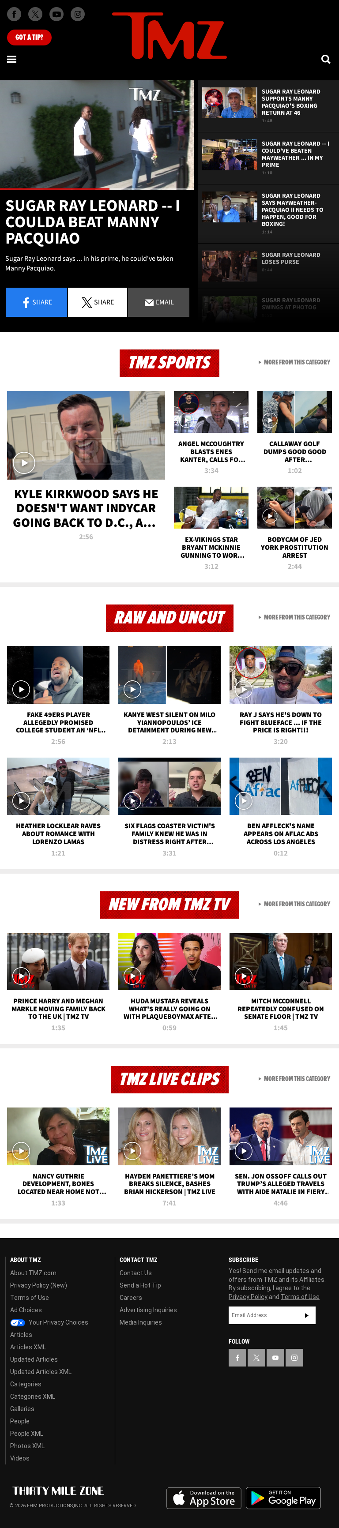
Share (42, 301)
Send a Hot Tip (140, 1285)
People (20, 1421)
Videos (20, 1458)
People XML (26, 1433)
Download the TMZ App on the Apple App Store (203, 1498)
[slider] (97, 189)
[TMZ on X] (35, 14)
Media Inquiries (141, 1322)
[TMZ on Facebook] (14, 14)
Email (164, 301)
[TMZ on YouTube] (275, 1358)
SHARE (104, 301)
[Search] (326, 59)
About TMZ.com (33, 1272)
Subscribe (307, 1315)
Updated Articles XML (41, 1371)
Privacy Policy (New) (38, 1285)
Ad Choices (26, 1310)
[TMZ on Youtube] (56, 14)
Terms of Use (29, 1297)
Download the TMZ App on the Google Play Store (283, 1498)
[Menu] (12, 59)
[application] (97, 135)
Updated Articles (34, 1359)
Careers (131, 1297)
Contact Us (136, 1272)
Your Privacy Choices (57, 1322)
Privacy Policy (248, 1296)
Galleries (22, 1408)
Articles (21, 1334)
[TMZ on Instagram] (78, 14)
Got (29, 37)
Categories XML (32, 1396)
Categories (25, 1384)
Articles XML (28, 1347)
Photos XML (27, 1445)
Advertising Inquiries (148, 1310)
